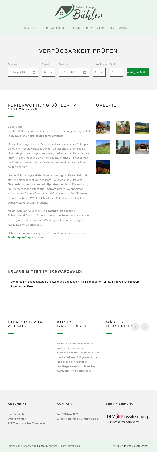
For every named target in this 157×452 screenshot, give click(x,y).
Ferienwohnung (54, 28)
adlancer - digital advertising (64, 446)
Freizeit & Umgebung (99, 28)
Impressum (14, 446)
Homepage (31, 28)
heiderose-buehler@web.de (83, 418)
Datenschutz (29, 446)
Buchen (75, 28)
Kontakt (124, 28)
